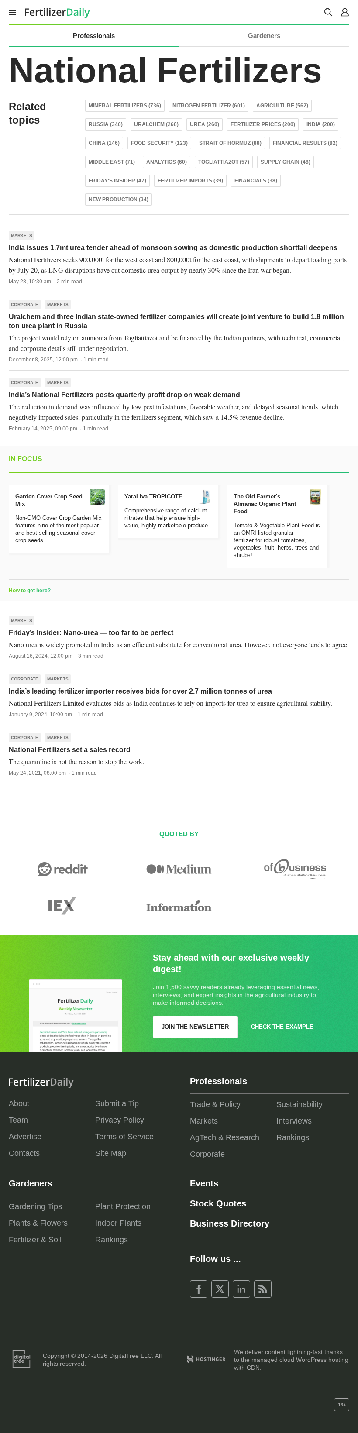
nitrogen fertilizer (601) (208, 106)
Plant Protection (123, 1206)
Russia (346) (106, 124)
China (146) (104, 143)
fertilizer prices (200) (263, 124)
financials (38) (255, 181)
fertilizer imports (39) (190, 181)
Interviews (294, 1121)
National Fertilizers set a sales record (70, 749)
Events (204, 1183)
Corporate (24, 304)
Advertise (25, 1137)
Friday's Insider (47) (117, 181)
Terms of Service (124, 1137)
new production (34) (118, 199)
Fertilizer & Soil (35, 1240)
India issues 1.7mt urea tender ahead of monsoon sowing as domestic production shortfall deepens (173, 247)
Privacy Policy (119, 1120)
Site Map (110, 1153)
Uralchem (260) (156, 124)
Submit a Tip (117, 1103)
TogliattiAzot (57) (223, 162)
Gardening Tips (35, 1206)
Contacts (24, 1153)
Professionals (94, 35)
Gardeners (264, 35)
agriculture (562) (282, 106)
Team (18, 1120)
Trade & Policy (215, 1104)
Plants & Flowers (38, 1223)
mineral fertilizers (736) (125, 106)
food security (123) (159, 143)
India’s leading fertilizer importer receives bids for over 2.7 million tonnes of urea (140, 691)
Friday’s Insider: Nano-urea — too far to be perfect (91, 632)
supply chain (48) (285, 162)
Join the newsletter (195, 1027)
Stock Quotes (218, 1203)
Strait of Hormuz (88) (230, 143)
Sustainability (299, 1104)
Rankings (292, 1137)
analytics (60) (166, 162)
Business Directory (229, 1223)
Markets (21, 235)
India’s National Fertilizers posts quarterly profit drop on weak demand (124, 395)
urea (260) (204, 124)
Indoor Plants (118, 1223)
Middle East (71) (112, 162)
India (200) (320, 124)
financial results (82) (305, 143)
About (19, 1103)
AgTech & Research (224, 1137)
